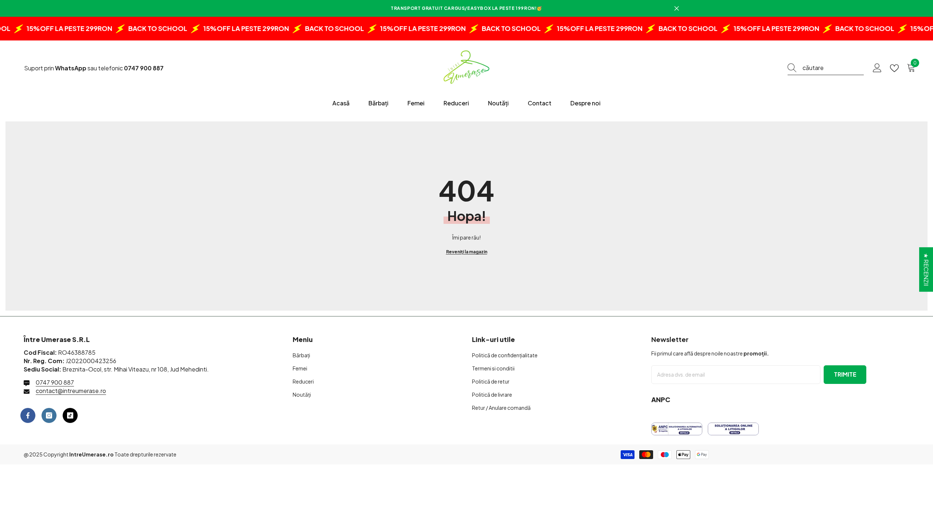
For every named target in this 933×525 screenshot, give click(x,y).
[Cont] (877, 68)
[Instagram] (49, 415)
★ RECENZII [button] (926, 269)
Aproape (677, 8)
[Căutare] (826, 68)
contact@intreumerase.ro (71, 390)
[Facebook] (28, 415)
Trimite (845, 374)
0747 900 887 (55, 382)
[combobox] (833, 68)
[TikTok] (70, 415)
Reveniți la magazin (466, 251)
